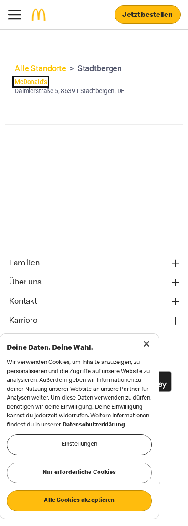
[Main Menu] (15, 15)
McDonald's (31, 81)
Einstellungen (80, 444)
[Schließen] (146, 344)
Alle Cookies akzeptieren (79, 501)
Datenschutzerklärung (94, 425)
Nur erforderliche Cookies (79, 473)
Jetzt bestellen (147, 15)
